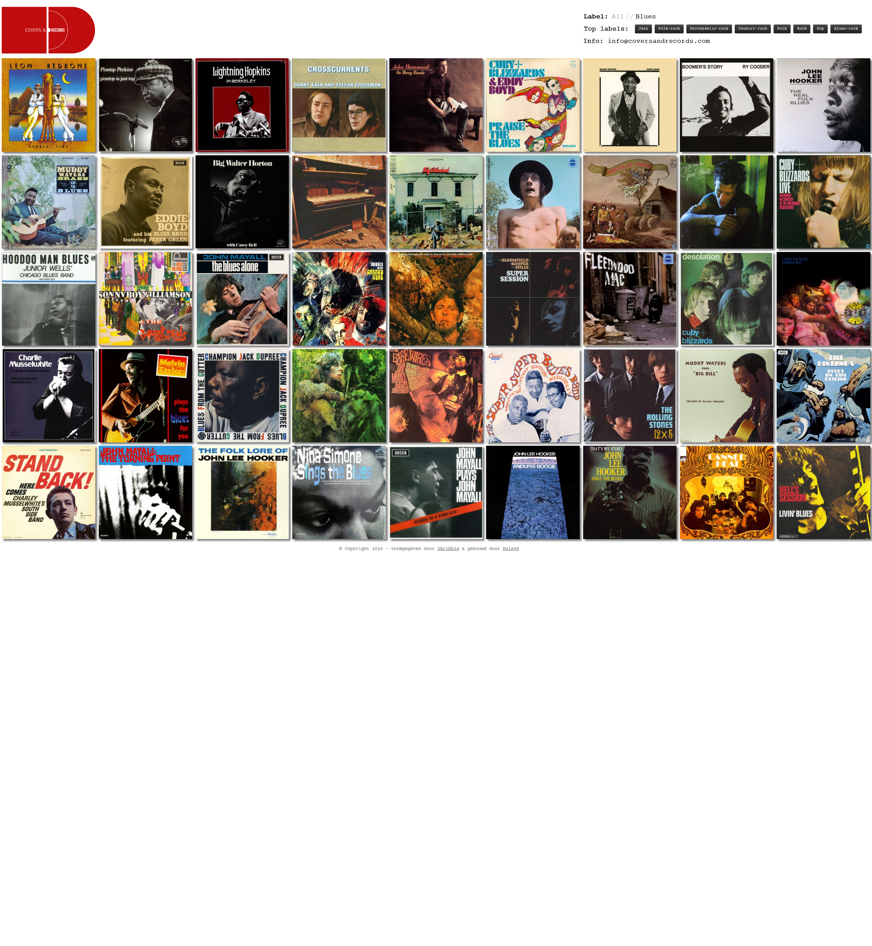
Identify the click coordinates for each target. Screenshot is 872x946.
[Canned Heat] (339, 298)
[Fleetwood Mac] (532, 202)
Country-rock (752, 28)
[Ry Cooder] (726, 105)
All (618, 16)
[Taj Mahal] (436, 202)
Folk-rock (669, 28)
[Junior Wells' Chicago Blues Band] (48, 298)
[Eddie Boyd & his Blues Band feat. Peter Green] (145, 202)
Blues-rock (846, 28)
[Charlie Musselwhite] (48, 395)
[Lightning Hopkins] (242, 105)
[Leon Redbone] (48, 105)
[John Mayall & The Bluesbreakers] (436, 395)
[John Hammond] (436, 105)
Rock (802, 28)
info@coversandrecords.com (659, 41)
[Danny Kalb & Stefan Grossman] (339, 105)
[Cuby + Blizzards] (629, 202)
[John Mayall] (242, 298)
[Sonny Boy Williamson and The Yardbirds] (145, 298)
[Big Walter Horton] (242, 202)
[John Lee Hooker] (823, 105)
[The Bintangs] (823, 395)
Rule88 (511, 549)
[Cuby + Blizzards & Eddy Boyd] (532, 105)
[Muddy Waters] (629, 105)
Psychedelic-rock (709, 28)
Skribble (448, 549)
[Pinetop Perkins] (145, 105)
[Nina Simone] (339, 492)
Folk (782, 28)
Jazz (643, 28)
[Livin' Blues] (823, 492)
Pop (820, 28)
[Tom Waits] (726, 202)
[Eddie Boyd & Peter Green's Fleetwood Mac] (339, 202)
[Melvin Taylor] (145, 395)
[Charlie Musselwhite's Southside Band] (48, 492)
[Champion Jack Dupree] (242, 395)
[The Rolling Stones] (629, 395)
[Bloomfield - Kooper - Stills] (532, 298)
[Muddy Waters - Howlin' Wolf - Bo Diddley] (532, 395)
